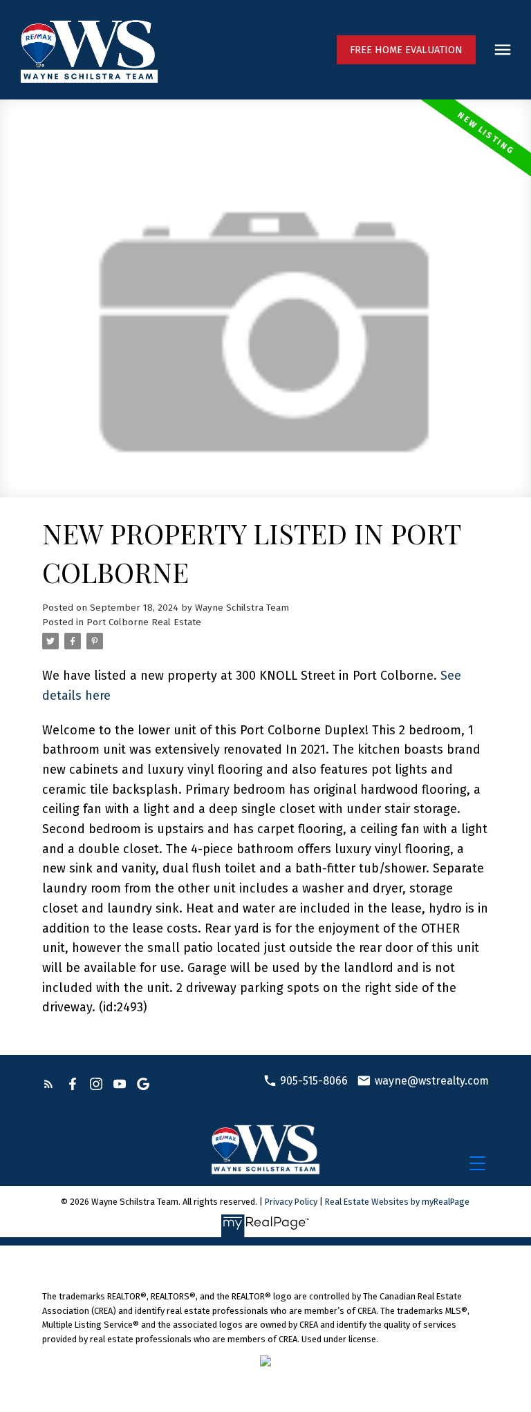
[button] (406, 49)
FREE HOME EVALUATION (406, 50)
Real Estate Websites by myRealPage (397, 1201)
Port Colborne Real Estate (143, 622)
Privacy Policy (291, 1201)
